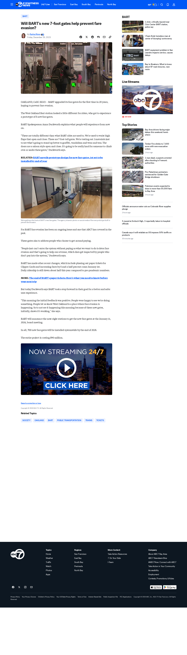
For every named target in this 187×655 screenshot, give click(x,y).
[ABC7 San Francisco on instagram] (25, 587)
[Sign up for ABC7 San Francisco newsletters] (31, 587)
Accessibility (153, 570)
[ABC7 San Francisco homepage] (27, 4)
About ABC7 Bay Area (157, 554)
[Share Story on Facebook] (81, 37)
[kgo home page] (17, 554)
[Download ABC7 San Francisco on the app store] (156, 587)
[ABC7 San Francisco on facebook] (13, 587)
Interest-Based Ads (94, 597)
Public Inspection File (110, 597)
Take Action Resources (117, 554)
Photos (49, 570)
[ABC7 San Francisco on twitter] (19, 587)
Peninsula (99, 4)
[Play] (147, 99)
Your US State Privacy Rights (66, 597)
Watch (48, 566)
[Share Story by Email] (104, 37)
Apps (48, 574)
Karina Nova (35, 34)
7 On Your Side (114, 558)
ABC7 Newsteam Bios (157, 558)
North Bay (111, 4)
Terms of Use (82, 597)
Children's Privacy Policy (46, 597)
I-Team (110, 562)
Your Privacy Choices (29, 597)
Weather (49, 558)
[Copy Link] (110, 37)
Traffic (48, 562)
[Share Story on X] (86, 37)
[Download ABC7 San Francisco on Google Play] (169, 587)
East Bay (74, 4)
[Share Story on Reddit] (92, 37)
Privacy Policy (15, 597)
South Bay (86, 4)
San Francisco (60, 4)
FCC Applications (126, 597)
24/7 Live (45, 4)
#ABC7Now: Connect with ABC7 (162, 562)
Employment (153, 574)
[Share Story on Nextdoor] (98, 37)
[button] (12, 4)
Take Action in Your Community (161, 566)
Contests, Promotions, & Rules (161, 579)
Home (48, 554)
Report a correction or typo (31, 403)
